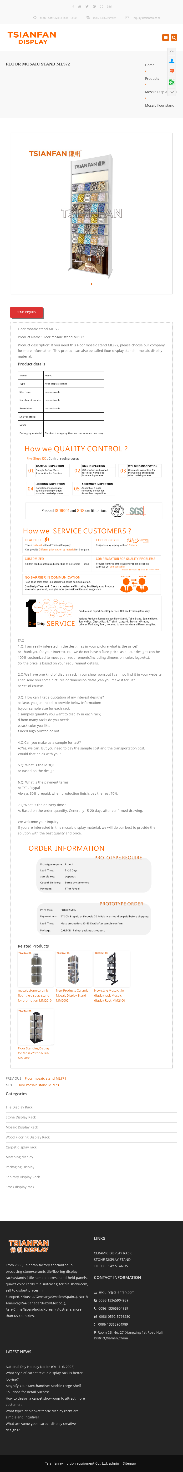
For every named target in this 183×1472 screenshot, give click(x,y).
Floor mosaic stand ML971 (45, 1078)
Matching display (19, 1157)
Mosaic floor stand (159, 105)
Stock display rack (20, 1187)
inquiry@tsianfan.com (146, 18)
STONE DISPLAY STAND (112, 1259)
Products (152, 78)
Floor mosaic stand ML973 (38, 1085)
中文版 (108, 6)
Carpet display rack (21, 1147)
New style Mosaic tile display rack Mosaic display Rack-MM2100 (109, 995)
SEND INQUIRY (26, 312)
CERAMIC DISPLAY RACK (113, 1253)
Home (149, 65)
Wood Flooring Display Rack (28, 1137)
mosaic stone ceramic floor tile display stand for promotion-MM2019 (34, 995)
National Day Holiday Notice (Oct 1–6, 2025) (40, 1366)
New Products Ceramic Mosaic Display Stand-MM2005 (72, 995)
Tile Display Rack (19, 1107)
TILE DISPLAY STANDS (111, 1266)
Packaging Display (20, 1167)
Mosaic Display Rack (161, 92)
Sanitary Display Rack (23, 1177)
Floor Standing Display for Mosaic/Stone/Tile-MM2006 (34, 1053)
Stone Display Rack (21, 1117)
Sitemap (129, 1463)
